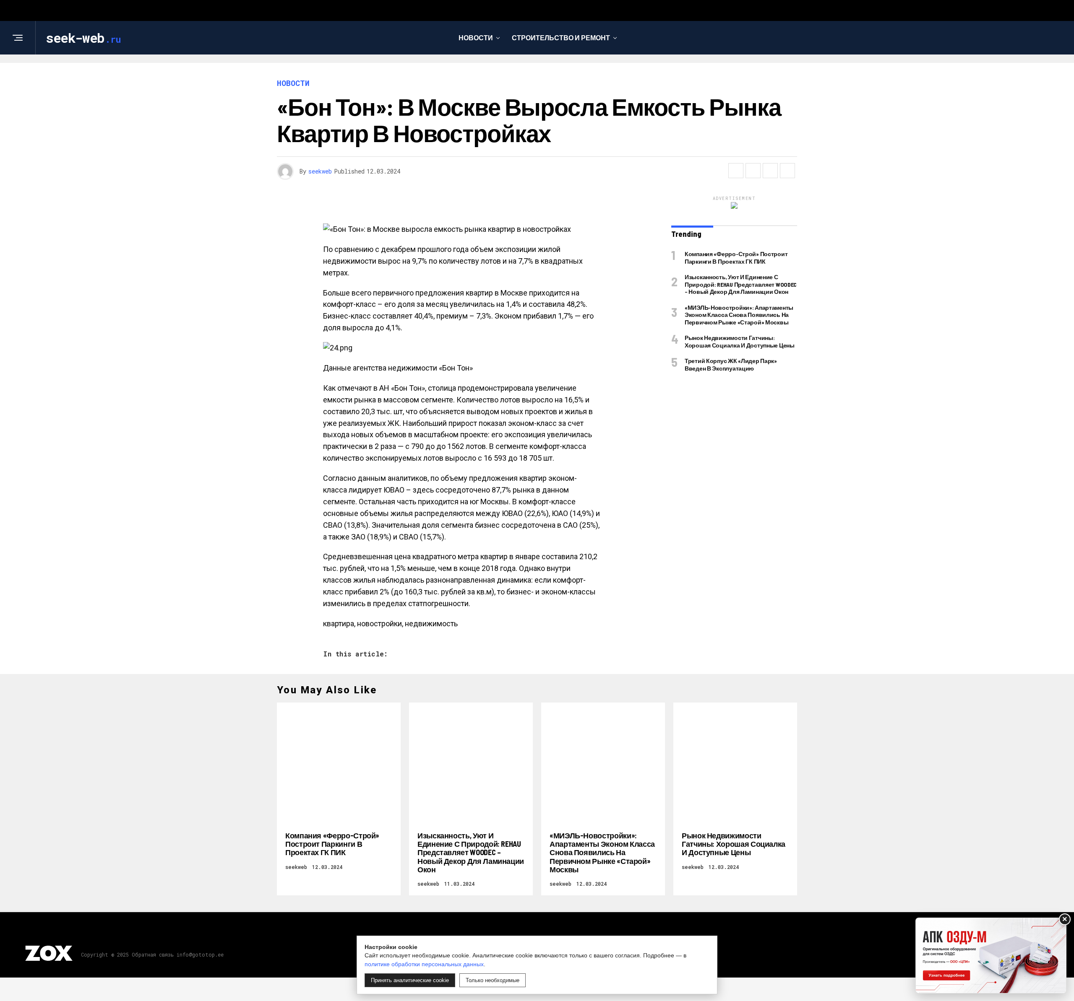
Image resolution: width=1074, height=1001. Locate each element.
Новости (476, 37)
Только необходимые (492, 980)
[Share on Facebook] (735, 170)
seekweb (320, 171)
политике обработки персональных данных (424, 964)
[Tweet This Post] (753, 170)
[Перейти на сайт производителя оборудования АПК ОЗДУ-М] (991, 955)
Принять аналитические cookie (410, 980)
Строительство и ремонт (561, 37)
